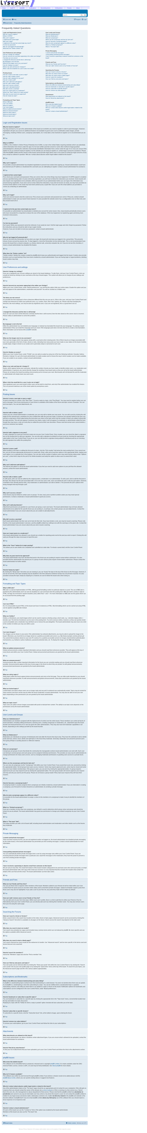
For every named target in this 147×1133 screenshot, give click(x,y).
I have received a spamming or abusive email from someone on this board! (64, 57)
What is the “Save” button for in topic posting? (15, 92)
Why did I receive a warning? (11, 88)
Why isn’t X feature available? (54, 106)
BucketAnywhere (45, 8)
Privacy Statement (28, 1129)
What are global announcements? (12, 109)
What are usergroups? (52, 38)
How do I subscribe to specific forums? (56, 88)
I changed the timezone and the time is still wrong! (17, 59)
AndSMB (22, 8)
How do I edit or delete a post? (11, 76)
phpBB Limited (54, 1064)
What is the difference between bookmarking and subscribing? (63, 85)
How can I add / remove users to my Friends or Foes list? (62, 65)
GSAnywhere (58, 8)
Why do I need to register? (10, 34)
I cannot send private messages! (55, 52)
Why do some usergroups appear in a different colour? (61, 43)
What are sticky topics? (9, 112)
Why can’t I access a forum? (11, 85)
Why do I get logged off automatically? (13, 46)
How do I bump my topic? (10, 96)
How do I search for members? (54, 77)
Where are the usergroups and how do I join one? (59, 39)
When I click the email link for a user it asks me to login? (18, 68)
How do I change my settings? (11, 54)
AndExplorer (32, 8)
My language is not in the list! (11, 61)
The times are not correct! (10, 58)
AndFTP (12, 8)
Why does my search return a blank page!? (58, 75)
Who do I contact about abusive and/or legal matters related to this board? (64, 108)
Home (4, 8)
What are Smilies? (8, 105)
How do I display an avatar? (10, 65)
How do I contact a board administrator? (57, 111)
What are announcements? (10, 110)
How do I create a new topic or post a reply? (15, 74)
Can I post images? (8, 107)
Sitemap (21, 1129)
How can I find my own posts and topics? (57, 79)
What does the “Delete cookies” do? (13, 48)
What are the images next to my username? (15, 63)
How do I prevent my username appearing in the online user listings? (22, 56)
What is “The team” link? (52, 46)
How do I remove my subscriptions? (56, 90)
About (77, 8)
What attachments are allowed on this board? (58, 96)
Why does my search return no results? (57, 73)
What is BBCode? (8, 102)
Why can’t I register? (8, 38)
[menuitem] (14, 19)
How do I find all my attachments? (55, 98)
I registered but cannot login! (11, 39)
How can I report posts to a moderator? (14, 90)
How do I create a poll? (9, 80)
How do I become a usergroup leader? (56, 41)
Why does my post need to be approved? (14, 94)
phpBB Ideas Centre (9, 1078)
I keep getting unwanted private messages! (57, 54)
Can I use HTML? (8, 103)
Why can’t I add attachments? (11, 87)
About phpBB (56, 1066)
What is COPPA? (7, 36)
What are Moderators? (52, 36)
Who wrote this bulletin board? (54, 104)
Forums (69, 8)
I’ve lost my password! (9, 45)
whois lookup (47, 1090)
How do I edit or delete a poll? (11, 83)
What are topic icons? (9, 116)
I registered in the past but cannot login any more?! (17, 43)
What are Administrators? (53, 34)
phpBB (28, 330)
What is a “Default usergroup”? (54, 45)
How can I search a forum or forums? (56, 72)
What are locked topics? (9, 114)
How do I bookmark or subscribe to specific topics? (60, 86)
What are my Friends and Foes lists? (56, 64)
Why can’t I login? (8, 41)
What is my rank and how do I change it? (14, 67)
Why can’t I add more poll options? (12, 81)
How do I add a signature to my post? (13, 78)
